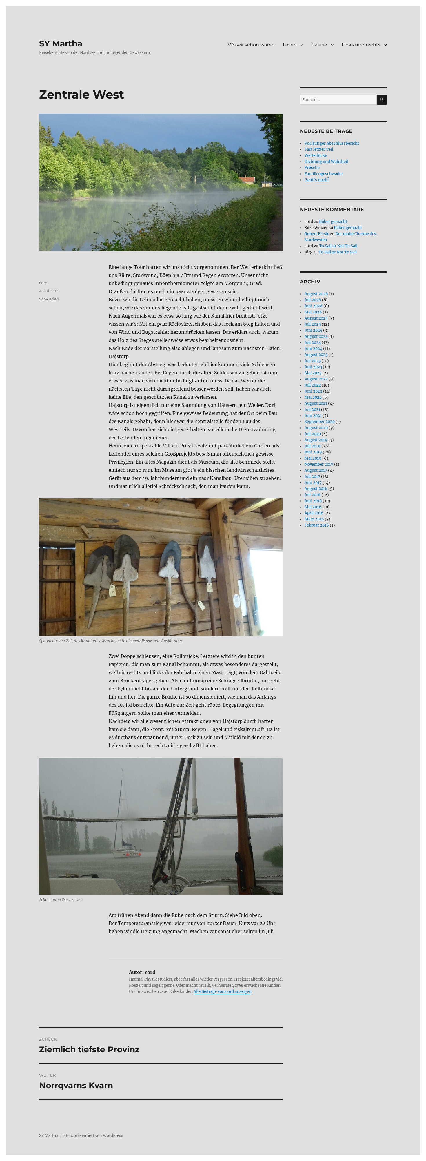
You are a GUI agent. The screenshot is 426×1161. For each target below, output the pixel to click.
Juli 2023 (313, 360)
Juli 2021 (312, 409)
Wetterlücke (316, 155)
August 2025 (316, 318)
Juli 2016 (313, 494)
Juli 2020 (313, 433)
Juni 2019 (313, 452)
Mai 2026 (313, 312)
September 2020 (320, 421)
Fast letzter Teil (319, 149)
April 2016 (314, 513)
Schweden (49, 299)
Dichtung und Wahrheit (326, 161)
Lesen (290, 45)
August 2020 (316, 427)
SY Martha (60, 43)
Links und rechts (361, 45)
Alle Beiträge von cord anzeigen (223, 991)
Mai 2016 (313, 507)
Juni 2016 (313, 500)
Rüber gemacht (333, 221)
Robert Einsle (317, 233)
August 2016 (316, 488)
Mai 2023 (313, 373)
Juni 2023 (313, 366)
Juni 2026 (314, 306)
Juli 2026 (313, 299)
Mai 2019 (313, 458)
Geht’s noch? (317, 179)
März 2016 (314, 519)
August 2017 (316, 470)
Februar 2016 (317, 525)
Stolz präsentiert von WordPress (93, 1135)
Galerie (319, 45)
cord (43, 282)
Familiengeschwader (324, 173)
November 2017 (319, 464)
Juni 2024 (313, 348)
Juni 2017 (313, 482)
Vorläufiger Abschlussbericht (332, 143)
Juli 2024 (313, 342)
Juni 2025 (313, 330)
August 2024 (316, 336)
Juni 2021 (313, 415)
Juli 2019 (313, 446)
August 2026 (316, 293)
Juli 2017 (312, 476)
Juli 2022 (313, 385)
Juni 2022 (313, 391)
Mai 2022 (313, 397)
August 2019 (316, 440)
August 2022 (316, 379)
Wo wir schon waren (251, 45)
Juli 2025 (313, 324)
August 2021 (316, 403)
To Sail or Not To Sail (338, 246)
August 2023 (316, 354)
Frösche (312, 167)
